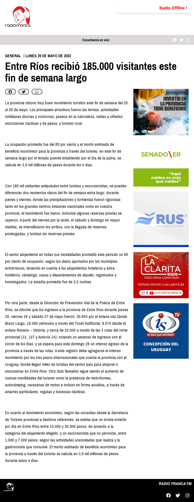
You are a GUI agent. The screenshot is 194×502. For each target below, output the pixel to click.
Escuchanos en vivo (95, 40)
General (13, 55)
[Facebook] (174, 39)
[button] (10, 91)
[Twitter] (181, 39)
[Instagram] (188, 39)
